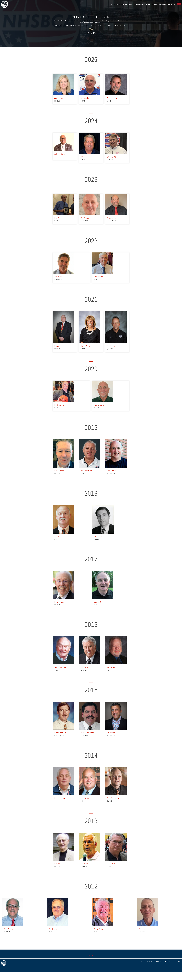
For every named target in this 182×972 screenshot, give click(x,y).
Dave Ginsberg (59, 602)
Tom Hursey (143, 929)
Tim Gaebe (85, 218)
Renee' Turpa (86, 346)
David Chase (111, 218)
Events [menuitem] (149, 4)
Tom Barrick (58, 536)
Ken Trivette (85, 863)
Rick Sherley (111, 863)
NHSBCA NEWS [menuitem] (128, 4)
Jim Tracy (84, 157)
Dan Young (111, 346)
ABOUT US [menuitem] (113, 4)
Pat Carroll (111, 667)
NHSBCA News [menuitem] (159, 962)
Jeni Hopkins (59, 98)
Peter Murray (112, 98)
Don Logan (53, 929)
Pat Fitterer (111, 470)
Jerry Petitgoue (60, 667)
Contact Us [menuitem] (169, 4)
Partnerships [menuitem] (162, 4)
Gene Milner (98, 277)
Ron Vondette (99, 405)
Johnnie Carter (60, 154)
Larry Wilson (85, 798)
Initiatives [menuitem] (154, 4)
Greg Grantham (60, 733)
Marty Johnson (86, 98)
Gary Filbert (58, 863)
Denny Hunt (58, 346)
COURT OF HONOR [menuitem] (120, 4)
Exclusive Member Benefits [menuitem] (139, 4)
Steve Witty (98, 929)
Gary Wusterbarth (87, 733)
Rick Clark (58, 218)
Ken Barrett (85, 667)
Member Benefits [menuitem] (169, 962)
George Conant (99, 602)
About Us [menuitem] (143, 962)
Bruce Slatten (112, 157)
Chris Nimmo (59, 470)
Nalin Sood (111, 733)
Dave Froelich (59, 798)
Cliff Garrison (99, 536)
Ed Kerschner (59, 405)
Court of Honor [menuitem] (150, 962)
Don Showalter (86, 470)
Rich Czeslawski (113, 798)
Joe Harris (58, 277)
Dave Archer (8, 929)
